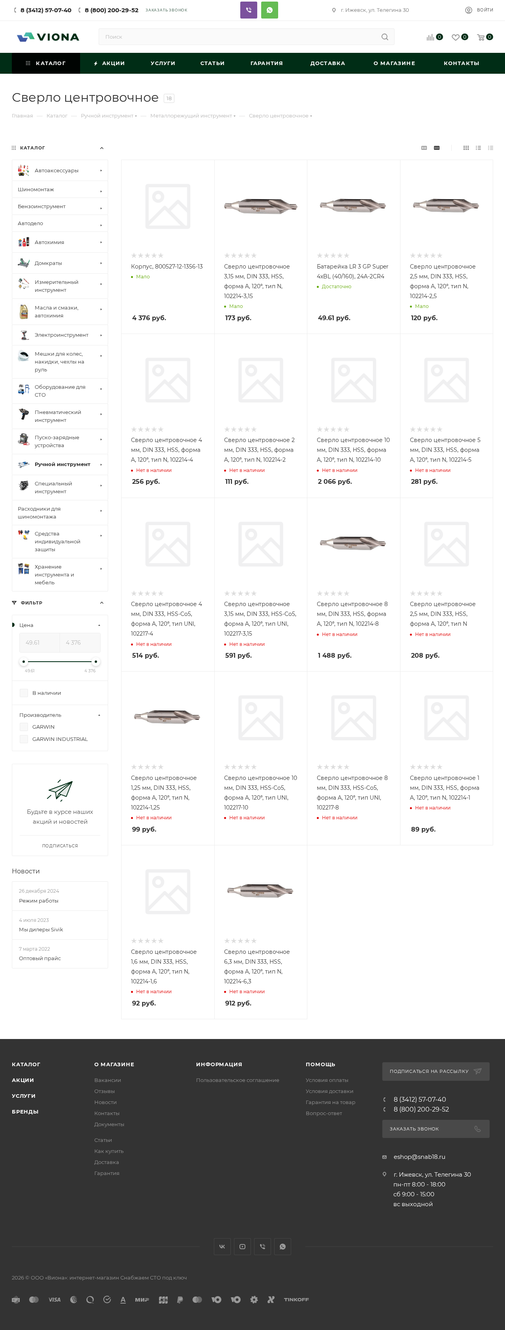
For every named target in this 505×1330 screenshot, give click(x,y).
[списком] (478, 147)
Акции (23, 1080)
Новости (26, 871)
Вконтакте (222, 1246)
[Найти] (385, 36)
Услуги (24, 1096)
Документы (109, 1124)
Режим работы (38, 900)
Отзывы (104, 1091)
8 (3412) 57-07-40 (46, 10)
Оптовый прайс (40, 958)
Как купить (108, 1151)
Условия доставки (330, 1091)
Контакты (107, 1113)
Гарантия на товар (330, 1102)
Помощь (320, 1064)
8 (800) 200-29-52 (111, 10)
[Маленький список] (424, 147)
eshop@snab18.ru (419, 1156)
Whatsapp (269, 10)
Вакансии (107, 1080)
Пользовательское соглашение (237, 1080)
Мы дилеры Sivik (41, 929)
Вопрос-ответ (324, 1113)
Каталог (26, 1064)
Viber (248, 10)
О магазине (114, 1064)
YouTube (242, 1246)
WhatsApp (282, 1246)
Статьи (103, 1140)
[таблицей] (490, 147)
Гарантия (107, 1173)
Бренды (25, 1111)
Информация (219, 1064)
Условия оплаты (327, 1080)
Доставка (106, 1162)
